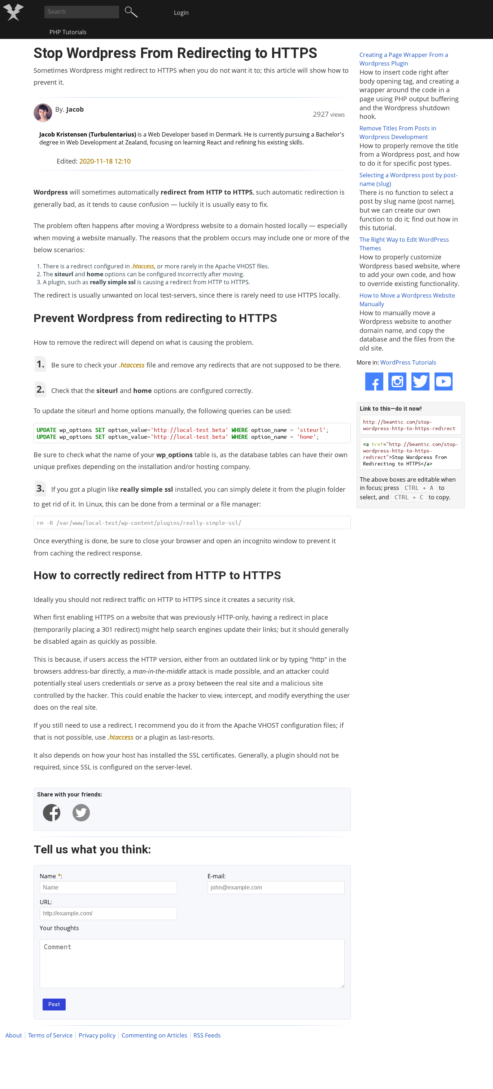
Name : (51, 876)
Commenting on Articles (154, 1035)
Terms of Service (50, 1035)
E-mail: (217, 876)
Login (181, 13)
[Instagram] (397, 381)
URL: (46, 902)
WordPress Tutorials (408, 362)
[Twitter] (420, 381)
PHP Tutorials (68, 32)
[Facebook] (374, 381)
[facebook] (52, 813)
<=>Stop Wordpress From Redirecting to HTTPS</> (410, 454)
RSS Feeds (207, 1035)
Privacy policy (97, 1035)
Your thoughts (59, 928)
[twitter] (81, 813)
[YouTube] (444, 381)
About (13, 1035)
